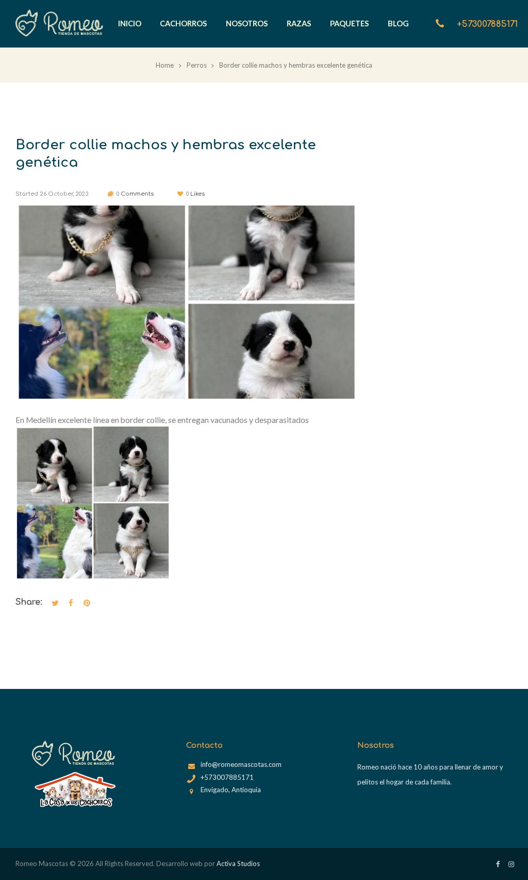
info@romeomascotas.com (241, 764)
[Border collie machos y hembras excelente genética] (186, 302)
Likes (195, 194)
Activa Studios (238, 863)
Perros (197, 65)
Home (165, 65)
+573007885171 (487, 24)
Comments (135, 194)
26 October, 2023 (64, 194)
